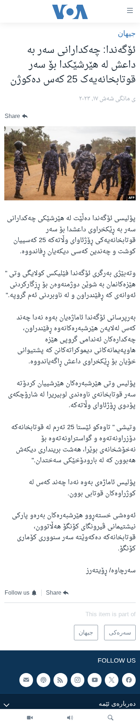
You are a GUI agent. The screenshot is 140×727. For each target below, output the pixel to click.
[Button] (16, 116)
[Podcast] (43, 680)
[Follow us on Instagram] (77, 680)
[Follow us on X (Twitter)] (111, 680)
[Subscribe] (26, 680)
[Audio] (70, 718)
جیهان (127, 33)
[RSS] (60, 680)
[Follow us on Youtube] (94, 680)
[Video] (30, 718)
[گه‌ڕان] (110, 718)
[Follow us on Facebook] (129, 680)
